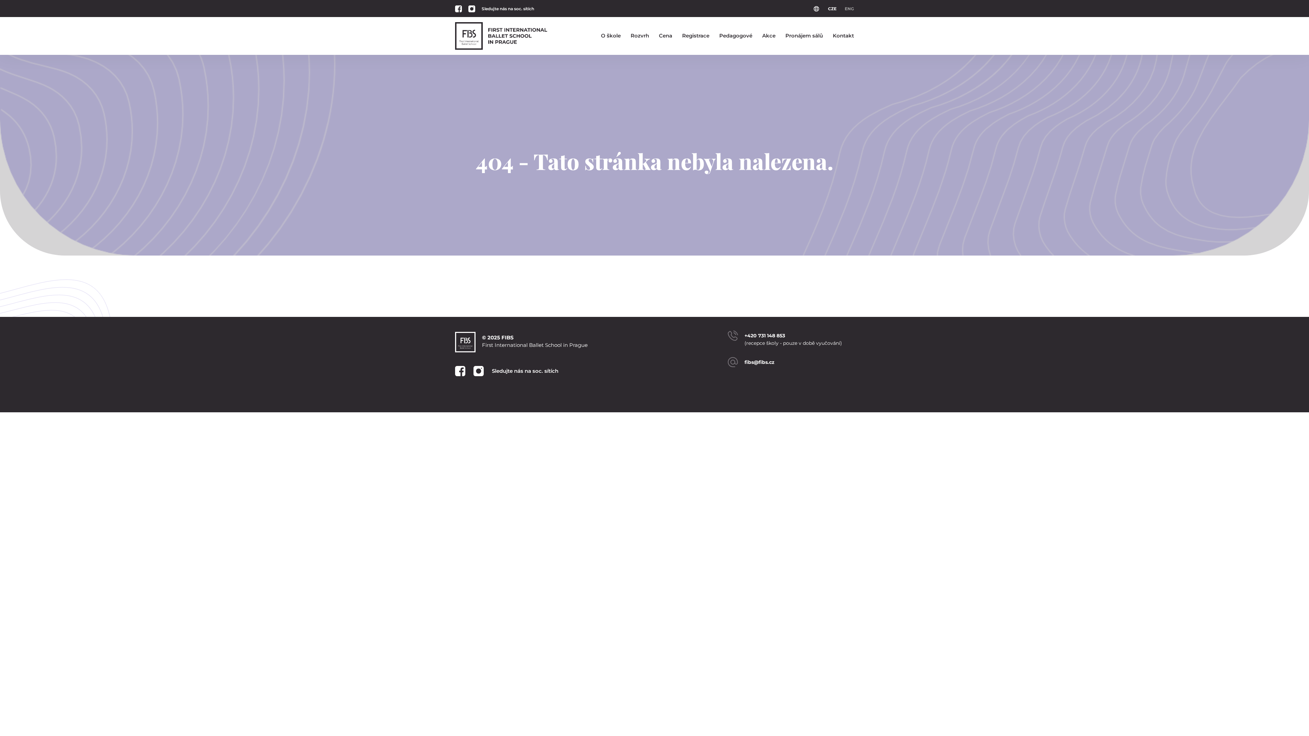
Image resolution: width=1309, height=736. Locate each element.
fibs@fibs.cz (759, 362)
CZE (832, 8)
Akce (769, 35)
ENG (849, 8)
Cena (665, 35)
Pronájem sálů (804, 35)
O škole (611, 35)
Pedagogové (735, 35)
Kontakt (843, 35)
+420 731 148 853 (764, 336)
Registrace (695, 35)
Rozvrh (640, 35)
